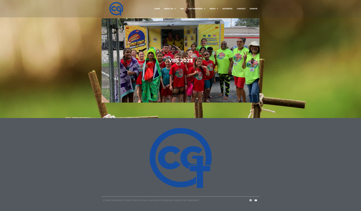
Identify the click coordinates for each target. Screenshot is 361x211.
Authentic (227, 9)
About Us (168, 9)
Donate (253, 9)
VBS (182, 9)
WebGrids (193, 200)
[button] (170, 8)
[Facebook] (250, 200)
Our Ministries (195, 9)
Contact (241, 9)
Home (157, 9)
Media (212, 9)
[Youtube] (256, 200)
